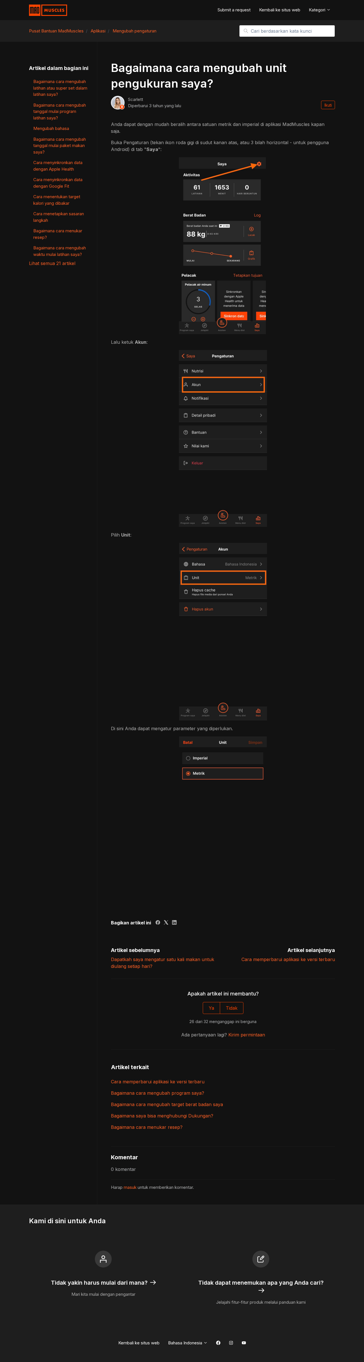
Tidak (231, 1008)
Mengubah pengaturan (134, 31)
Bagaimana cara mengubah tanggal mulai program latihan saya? (59, 111)
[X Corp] (166, 923)
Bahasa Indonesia (185, 1343)
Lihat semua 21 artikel (52, 263)
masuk (130, 1187)
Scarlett (135, 99)
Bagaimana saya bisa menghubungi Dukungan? (162, 1116)
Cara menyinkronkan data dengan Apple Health (57, 166)
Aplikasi (98, 31)
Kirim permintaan (246, 1035)
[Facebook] (158, 923)
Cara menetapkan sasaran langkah (58, 217)
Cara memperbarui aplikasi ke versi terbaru (288, 959)
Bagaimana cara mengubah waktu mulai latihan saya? (59, 251)
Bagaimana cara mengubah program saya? (157, 1093)
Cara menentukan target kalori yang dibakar (56, 200)
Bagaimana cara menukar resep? (147, 1127)
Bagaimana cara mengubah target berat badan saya (167, 1104)
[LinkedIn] (174, 923)
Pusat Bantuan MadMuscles (56, 31)
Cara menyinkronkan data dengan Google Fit (57, 183)
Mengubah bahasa (51, 128)
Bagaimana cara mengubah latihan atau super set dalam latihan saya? (60, 88)
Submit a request (234, 10)
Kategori (317, 10)
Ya (211, 1008)
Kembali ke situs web (279, 10)
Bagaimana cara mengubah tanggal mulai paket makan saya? (59, 145)
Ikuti (328, 105)
